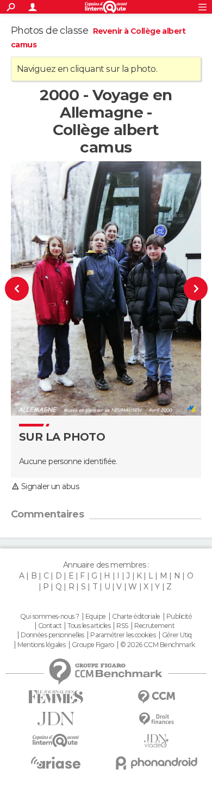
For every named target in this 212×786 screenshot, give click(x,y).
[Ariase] (55, 763)
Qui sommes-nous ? (49, 616)
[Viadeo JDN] (156, 741)
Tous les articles (88, 626)
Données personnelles (52, 635)
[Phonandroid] (156, 763)
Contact (49, 626)
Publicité (179, 616)
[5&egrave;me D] (190, 288)
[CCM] (156, 697)
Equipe (95, 616)
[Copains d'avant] (55, 740)
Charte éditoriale (136, 616)
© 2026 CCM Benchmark (157, 645)
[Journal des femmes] (55, 697)
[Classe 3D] (22, 288)
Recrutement (154, 626)
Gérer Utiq (177, 635)
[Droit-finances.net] (156, 719)
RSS (122, 626)
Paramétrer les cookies (122, 635)
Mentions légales (41, 645)
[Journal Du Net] (55, 719)
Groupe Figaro (93, 645)
